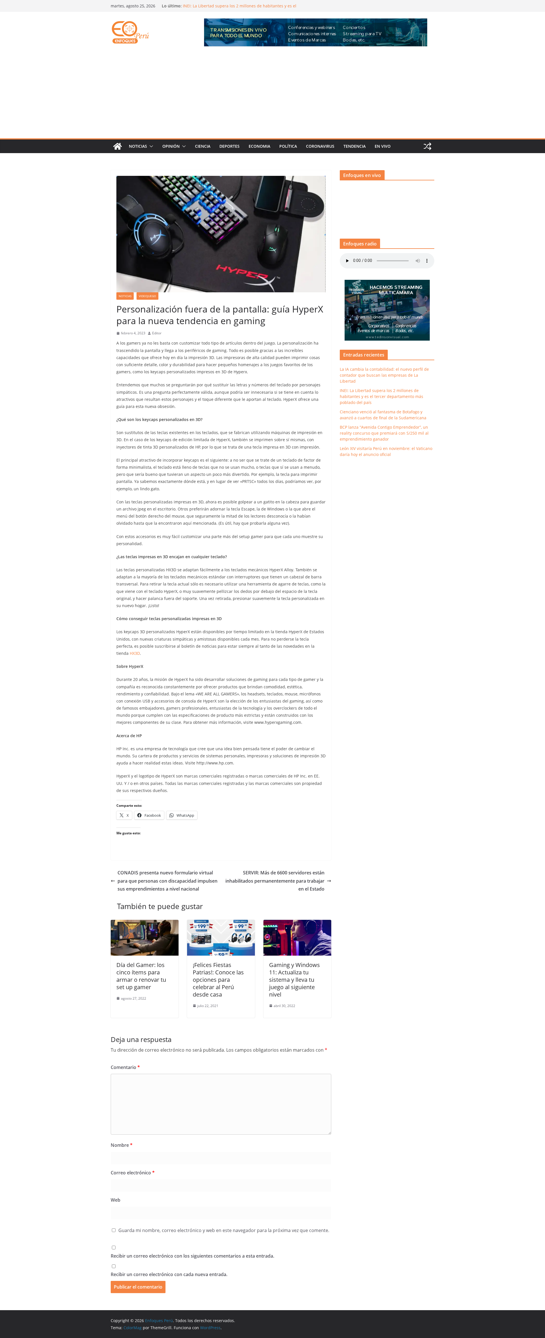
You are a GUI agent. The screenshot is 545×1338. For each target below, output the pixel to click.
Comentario (125, 1067)
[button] (150, 146)
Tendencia (354, 146)
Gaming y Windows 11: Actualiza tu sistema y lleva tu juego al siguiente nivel (294, 979)
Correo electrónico (133, 1173)
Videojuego (147, 296)
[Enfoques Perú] (117, 146)
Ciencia (202, 146)
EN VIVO (383, 146)
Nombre (122, 1145)
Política (288, 146)
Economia (259, 146)
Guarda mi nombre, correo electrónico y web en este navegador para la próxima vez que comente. (223, 1230)
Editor (157, 333)
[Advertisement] (272, 96)
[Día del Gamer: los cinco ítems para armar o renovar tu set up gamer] (145, 924)
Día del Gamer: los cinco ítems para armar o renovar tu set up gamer (141, 976)
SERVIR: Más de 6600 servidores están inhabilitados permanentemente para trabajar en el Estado (274, 881)
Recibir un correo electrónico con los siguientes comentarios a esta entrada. (192, 1256)
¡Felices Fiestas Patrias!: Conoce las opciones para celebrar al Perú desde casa (218, 979)
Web (115, 1200)
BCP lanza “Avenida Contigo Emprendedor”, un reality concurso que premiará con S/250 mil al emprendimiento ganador (384, 433)
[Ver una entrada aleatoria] (427, 146)
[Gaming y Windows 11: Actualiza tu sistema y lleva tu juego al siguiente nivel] (297, 924)
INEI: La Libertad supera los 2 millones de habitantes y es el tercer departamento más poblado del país (381, 396)
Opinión (171, 146)
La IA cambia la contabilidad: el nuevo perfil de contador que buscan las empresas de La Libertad (384, 375)
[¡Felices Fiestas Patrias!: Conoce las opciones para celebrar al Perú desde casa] (221, 924)
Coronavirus (320, 146)
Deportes (229, 146)
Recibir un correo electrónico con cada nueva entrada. (169, 1274)
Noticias (138, 146)
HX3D (135, 653)
